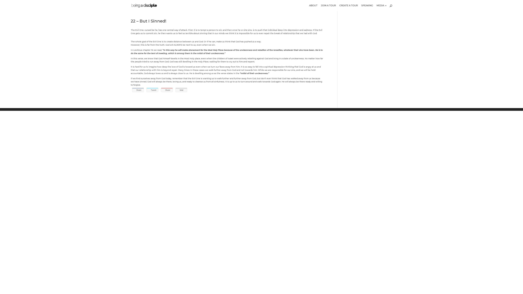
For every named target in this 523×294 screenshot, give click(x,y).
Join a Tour (328, 6)
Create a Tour (348, 6)
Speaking (367, 6)
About (313, 6)
